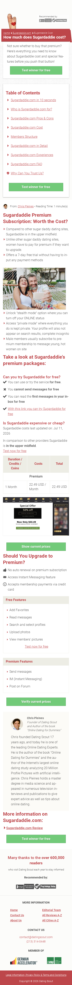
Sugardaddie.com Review (24, 828)
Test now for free (14, 451)
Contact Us (17, 915)
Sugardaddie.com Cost (27, 127)
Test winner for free (36, 70)
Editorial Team (51, 910)
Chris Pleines (26, 206)
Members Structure (24, 137)
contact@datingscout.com (36, 937)
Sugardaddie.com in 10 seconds (33, 100)
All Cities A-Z (50, 920)
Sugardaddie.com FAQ (26, 164)
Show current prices (36, 546)
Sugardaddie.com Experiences (32, 155)
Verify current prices (36, 702)
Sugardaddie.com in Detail (29, 146)
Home (6, 33)
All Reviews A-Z (52, 915)
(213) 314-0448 (36, 941)
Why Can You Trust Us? (27, 173)
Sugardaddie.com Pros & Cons (32, 118)
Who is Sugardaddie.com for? (31, 109)
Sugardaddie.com (22, 33)
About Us (16, 920)
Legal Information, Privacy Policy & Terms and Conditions (36, 975)
